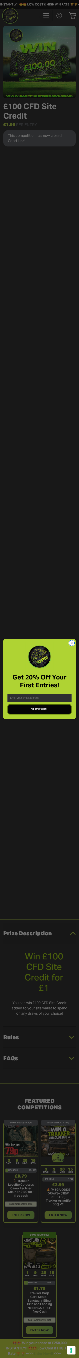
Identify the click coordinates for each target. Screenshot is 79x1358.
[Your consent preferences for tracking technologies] (71, 1350)
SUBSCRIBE (39, 709)
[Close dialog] (72, 643)
